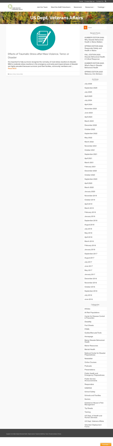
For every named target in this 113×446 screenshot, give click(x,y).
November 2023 (91, 108)
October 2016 (90, 286)
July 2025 (88, 92)
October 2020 (90, 175)
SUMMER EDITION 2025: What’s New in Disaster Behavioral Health (94, 65)
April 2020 (88, 183)
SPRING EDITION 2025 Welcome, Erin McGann (94, 72)
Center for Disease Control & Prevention (95, 317)
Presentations (90, 369)
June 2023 (89, 112)
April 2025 (88, 96)
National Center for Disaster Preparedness (95, 354)
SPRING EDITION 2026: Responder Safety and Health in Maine (94, 48)
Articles (10, 74)
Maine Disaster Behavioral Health (95, 341)
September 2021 (91, 154)
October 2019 (90, 199)
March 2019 (89, 208)
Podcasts (88, 366)
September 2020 (91, 179)
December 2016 (91, 278)
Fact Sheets (89, 325)
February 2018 (90, 245)
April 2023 (88, 117)
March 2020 (89, 187)
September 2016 (91, 291)
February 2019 (90, 212)
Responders (89, 384)
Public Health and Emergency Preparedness (95, 374)
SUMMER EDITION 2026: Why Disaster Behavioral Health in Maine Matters (94, 39)
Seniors (87, 399)
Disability (88, 321)
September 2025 (91, 88)
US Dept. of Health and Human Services (93, 416)
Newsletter (89, 358)
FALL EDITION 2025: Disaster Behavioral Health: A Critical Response (95, 56)
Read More (12, 68)
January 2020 (90, 191)
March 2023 (89, 121)
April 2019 (88, 204)
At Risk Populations (92, 312)
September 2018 (91, 220)
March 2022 (89, 141)
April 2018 (88, 237)
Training (88, 412)
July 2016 (88, 295)
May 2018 (88, 233)
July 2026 (88, 83)
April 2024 (88, 104)
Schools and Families (93, 395)
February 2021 (90, 166)
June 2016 (89, 299)
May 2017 (88, 270)
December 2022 (91, 125)
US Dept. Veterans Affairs (17, 74)
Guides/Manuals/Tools (93, 332)
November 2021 (91, 146)
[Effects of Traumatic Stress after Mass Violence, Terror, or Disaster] (43, 38)
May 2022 (88, 137)
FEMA (87, 329)
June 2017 (89, 266)
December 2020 (91, 170)
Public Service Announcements (91, 379)
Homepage (89, 336)
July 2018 (88, 228)
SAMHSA (88, 388)
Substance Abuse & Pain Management (94, 403)
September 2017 (91, 253)
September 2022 (91, 133)
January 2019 (90, 216)
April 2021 (88, 158)
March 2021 (89, 162)
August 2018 (89, 224)
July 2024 (88, 100)
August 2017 (89, 257)
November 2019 (91, 195)
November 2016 (91, 282)
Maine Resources (91, 345)
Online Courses (90, 362)
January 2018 (90, 249)
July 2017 (88, 262)
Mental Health (90, 349)
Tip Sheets (89, 408)
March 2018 (89, 241)
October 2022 (90, 129)
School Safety (90, 391)
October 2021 (90, 150)
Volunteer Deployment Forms (93, 426)
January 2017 (90, 274)
